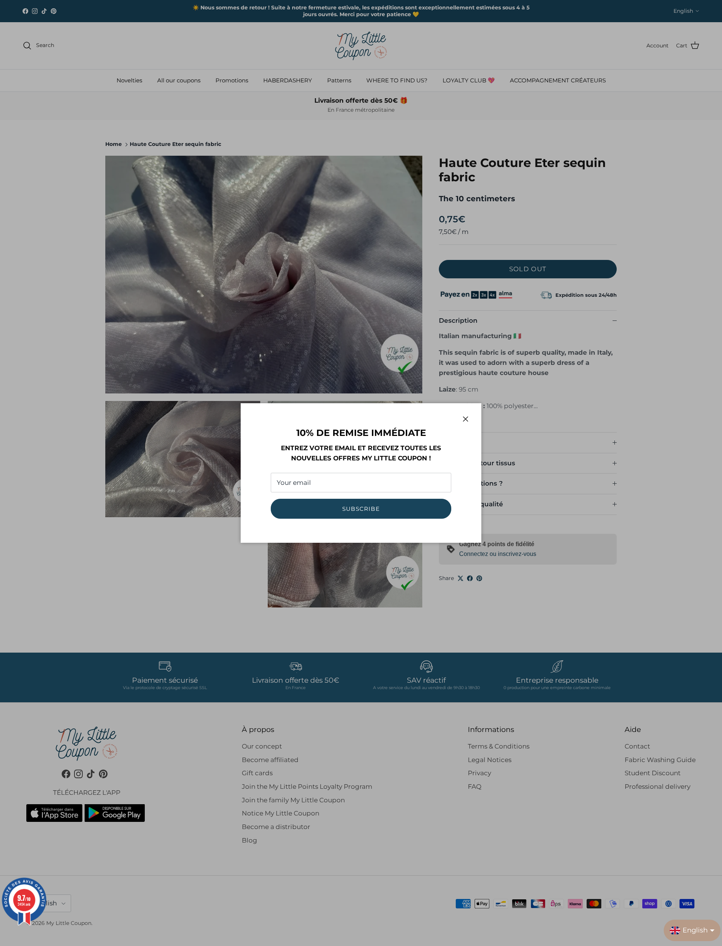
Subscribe (361, 508)
